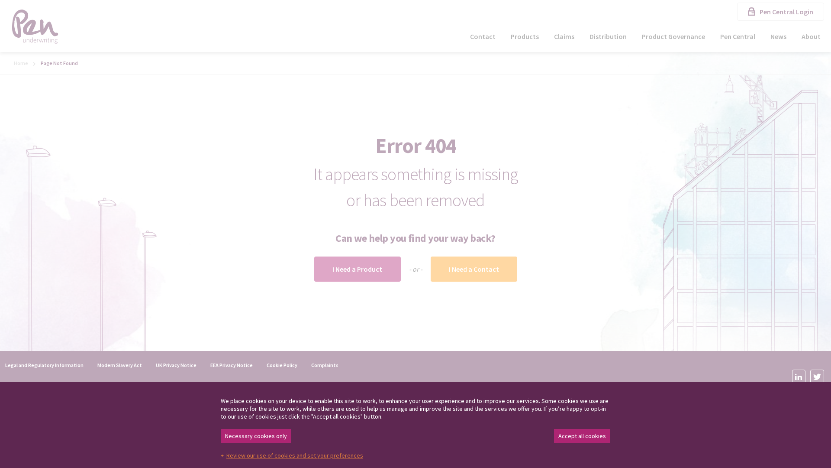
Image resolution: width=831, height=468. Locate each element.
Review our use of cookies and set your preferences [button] (294, 455)
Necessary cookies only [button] (256, 436)
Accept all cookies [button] (582, 436)
